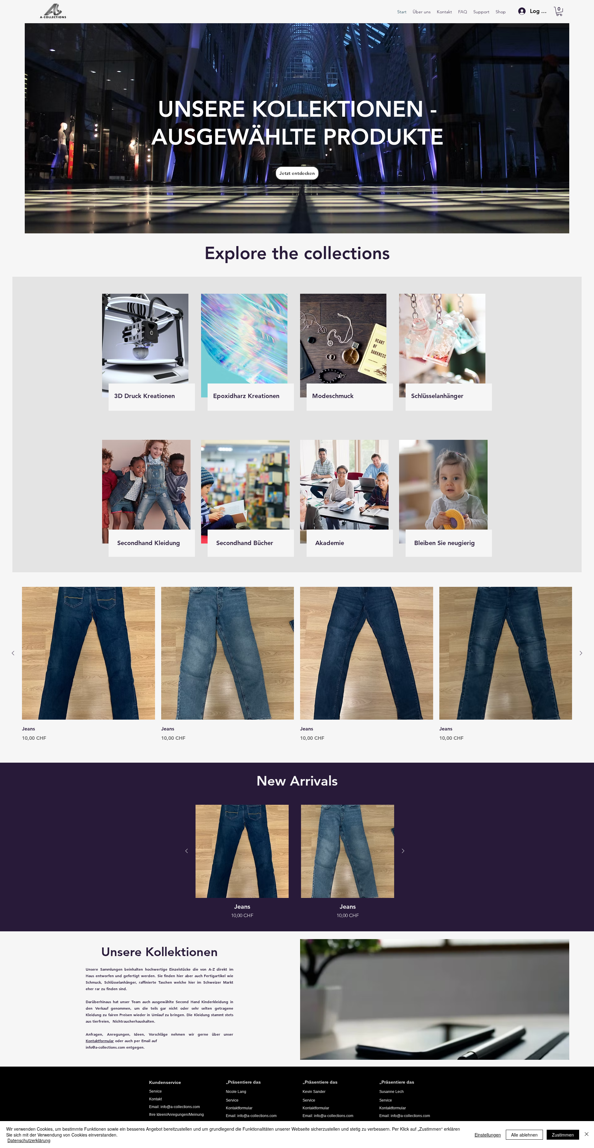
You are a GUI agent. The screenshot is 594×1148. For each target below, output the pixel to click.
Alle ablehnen (524, 1135)
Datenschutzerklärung (28, 1140)
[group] (297, 665)
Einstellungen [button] (488, 1135)
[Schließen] (586, 1134)
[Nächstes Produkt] (581, 653)
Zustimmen (563, 1135)
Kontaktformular (100, 1040)
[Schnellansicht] (88, 653)
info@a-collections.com (105, 1047)
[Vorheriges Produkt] (13, 653)
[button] (559, 11)
